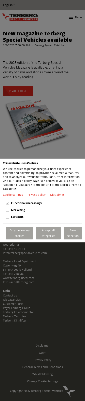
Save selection (73, 233)
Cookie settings (13, 195)
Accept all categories (48, 233)
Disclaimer (57, 195)
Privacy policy (37, 195)
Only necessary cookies (19, 233)
